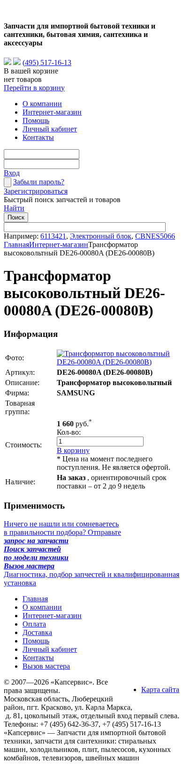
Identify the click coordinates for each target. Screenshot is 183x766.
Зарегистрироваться (36, 191)
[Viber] (17, 62)
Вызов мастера (46, 666)
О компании (42, 104)
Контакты (38, 137)
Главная (16, 244)
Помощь (36, 120)
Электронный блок (100, 236)
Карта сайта (160, 689)
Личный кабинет (50, 129)
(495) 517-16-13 (47, 62)
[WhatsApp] (7, 62)
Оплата (34, 624)
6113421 (53, 236)
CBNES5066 (155, 236)
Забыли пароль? (38, 182)
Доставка (37, 632)
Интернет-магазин (52, 112)
